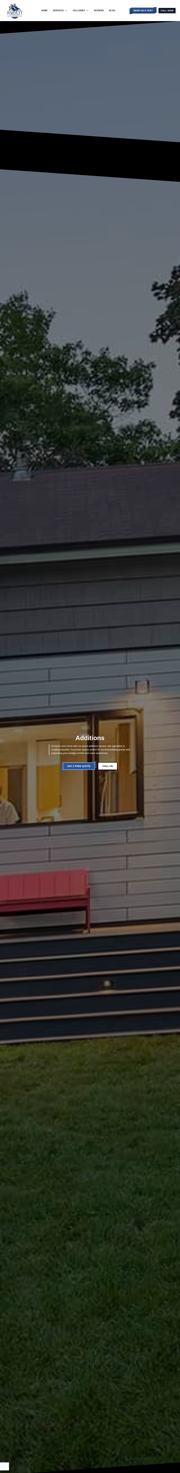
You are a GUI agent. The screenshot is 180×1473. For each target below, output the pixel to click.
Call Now (167, 10)
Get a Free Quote (78, 766)
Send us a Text (143, 10)
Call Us (108, 766)
